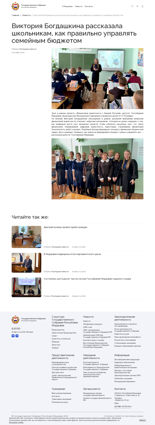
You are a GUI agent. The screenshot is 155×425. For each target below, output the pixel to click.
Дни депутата (58, 372)
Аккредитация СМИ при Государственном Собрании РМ (96, 336)
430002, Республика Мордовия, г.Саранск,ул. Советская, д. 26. (127, 394)
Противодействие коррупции (127, 359)
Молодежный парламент (125, 381)
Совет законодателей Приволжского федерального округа (64, 378)
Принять (143, 420)
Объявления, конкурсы (92, 324)
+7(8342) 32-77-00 (121, 400)
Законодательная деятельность (124, 318)
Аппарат (55, 348)
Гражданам (58, 388)
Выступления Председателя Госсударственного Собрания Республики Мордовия (96, 345)
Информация (121, 355)
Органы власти (91, 388)
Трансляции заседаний (61, 399)
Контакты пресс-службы (93, 340)
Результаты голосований (125, 340)
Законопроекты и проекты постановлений (125, 325)
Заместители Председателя (64, 333)
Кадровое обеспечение (124, 362)
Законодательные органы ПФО (127, 375)
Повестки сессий (121, 334)
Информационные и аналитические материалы (125, 366)
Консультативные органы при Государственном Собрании (64, 368)
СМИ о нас (87, 327)
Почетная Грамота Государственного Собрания (95, 363)
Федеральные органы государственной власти (94, 394)
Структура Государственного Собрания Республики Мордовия (65, 321)
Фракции (55, 342)
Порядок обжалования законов (127, 346)
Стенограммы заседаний (125, 343)
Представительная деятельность (63, 357)
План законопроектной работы (127, 337)
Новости (78, 6)
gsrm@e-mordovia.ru (123, 406)
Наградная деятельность (91, 357)
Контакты (89, 6)
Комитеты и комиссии (61, 339)
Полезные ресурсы (60, 402)
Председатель (58, 330)
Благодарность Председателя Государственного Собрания (96, 368)
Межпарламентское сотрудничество (60, 363)
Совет (54, 336)
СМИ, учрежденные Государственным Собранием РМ (97, 331)
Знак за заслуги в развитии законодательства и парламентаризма (94, 374)
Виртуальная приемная (61, 393)
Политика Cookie (16, 422)
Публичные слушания (123, 378)
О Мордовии (67, 6)
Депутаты (56, 345)
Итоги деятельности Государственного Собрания (126, 330)
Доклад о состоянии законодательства (123, 372)
